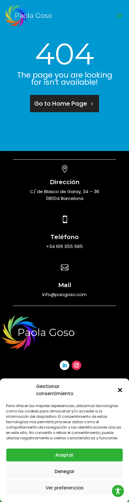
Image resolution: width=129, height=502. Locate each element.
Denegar (65, 471)
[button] (120, 390)
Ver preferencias (65, 488)
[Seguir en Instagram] (76, 365)
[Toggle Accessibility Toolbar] (117, 491)
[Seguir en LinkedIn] (64, 365)
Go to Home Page (60, 103)
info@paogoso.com (64, 294)
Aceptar (64, 455)
